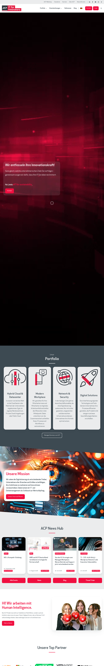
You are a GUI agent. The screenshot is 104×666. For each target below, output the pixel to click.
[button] (101, 8)
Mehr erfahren (8, 623)
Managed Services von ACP (52, 435)
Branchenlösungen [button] (54, 8)
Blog (75, 8)
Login (95, 8)
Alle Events (14, 580)
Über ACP (72, 2)
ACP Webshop (48, 2)
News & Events (81, 2)
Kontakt (88, 8)
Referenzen (67, 8)
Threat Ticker (90, 580)
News (39, 580)
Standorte (57, 2)
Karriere (64, 2)
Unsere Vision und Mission (15, 496)
